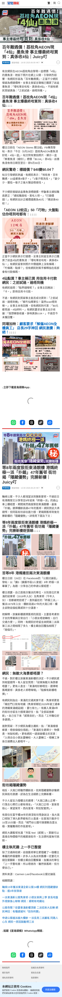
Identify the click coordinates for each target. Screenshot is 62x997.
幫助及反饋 (35, 973)
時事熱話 (6, 62)
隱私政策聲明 (7, 978)
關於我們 (6, 973)
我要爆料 (34, 978)
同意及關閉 (50, 989)
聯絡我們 (6, 968)
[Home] (13, 3)
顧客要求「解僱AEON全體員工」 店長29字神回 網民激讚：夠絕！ (31, 328)
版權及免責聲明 (37, 968)
